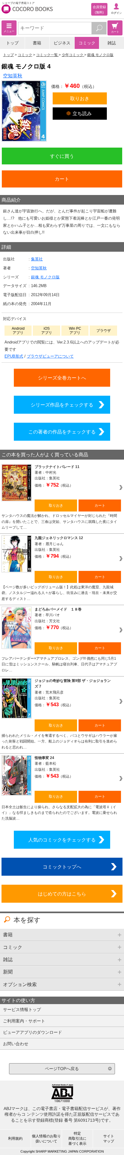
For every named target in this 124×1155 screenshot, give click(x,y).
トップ (12, 42)
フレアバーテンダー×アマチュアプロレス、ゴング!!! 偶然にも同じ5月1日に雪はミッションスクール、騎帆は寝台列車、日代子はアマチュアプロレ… (59, 664)
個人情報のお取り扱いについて (46, 1138)
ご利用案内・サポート (24, 1020)
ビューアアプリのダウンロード (32, 1032)
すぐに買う (62, 156)
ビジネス (62, 42)
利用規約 (15, 1138)
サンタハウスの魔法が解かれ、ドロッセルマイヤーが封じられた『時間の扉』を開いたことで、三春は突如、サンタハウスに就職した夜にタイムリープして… (59, 522)
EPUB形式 (14, 356)
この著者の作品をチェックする (62, 431)
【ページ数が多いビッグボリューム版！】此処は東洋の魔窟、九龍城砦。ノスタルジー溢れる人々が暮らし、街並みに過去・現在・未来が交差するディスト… (59, 593)
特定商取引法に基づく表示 (77, 1138)
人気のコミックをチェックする (62, 839)
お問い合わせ (15, 1043)
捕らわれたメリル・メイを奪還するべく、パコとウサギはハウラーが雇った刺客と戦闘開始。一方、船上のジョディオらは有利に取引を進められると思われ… (59, 741)
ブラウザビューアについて (50, 356)
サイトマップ (108, 1138)
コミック (87, 42)
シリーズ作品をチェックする (62, 404)
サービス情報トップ (22, 1009)
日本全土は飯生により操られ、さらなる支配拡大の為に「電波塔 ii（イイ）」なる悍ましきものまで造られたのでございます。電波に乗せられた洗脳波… (59, 813)
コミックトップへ (62, 866)
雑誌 (111, 42)
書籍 (37, 42)
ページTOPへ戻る (62, 1068)
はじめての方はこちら (62, 893)
